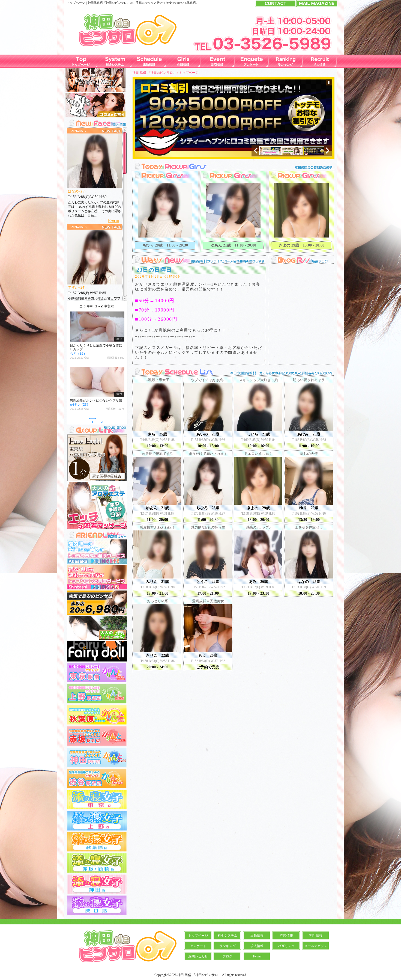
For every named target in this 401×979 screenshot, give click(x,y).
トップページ (198, 936)
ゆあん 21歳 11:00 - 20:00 (233, 245)
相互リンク (286, 946)
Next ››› (113, 221)
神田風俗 (94, 2)
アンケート (198, 946)
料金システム (227, 936)
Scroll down (125, 297)
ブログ (227, 956)
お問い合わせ (198, 956)
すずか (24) (76, 287)
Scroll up (125, 130)
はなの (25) (76, 191)
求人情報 (257, 946)
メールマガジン (315, 946)
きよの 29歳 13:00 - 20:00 (301, 245)
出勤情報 (257, 936)
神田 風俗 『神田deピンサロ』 (154, 73)
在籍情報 (286, 936)
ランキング (227, 946)
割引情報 (315, 936)
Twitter (257, 956)
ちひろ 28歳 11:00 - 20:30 (165, 245)
